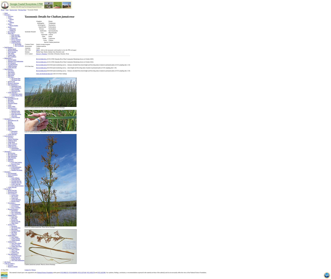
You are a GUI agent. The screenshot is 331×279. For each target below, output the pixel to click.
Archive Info (14, 195)
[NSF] (326, 278)
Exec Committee (15, 207)
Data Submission (12, 156)
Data (7, 10)
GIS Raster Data (15, 80)
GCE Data (11, 70)
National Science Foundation (45, 272)
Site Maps (10, 100)
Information (14, 210)
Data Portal (11, 75)
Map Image (14, 229)
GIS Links (14, 116)
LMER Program (12, 66)
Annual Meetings (16, 199)
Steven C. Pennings (41, 54)
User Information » (13, 254)
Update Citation (15, 238)
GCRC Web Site (15, 184)
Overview (10, 16)
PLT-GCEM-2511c (41, 59)
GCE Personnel (12, 173)
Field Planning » (8, 47)
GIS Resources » (12, 108)
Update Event (15, 252)
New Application (16, 212)
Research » (7, 14)
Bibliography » (8, 58)
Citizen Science (12, 145)
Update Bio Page (16, 259)
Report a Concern (12, 266)
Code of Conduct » (9, 263)
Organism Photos (12, 103)
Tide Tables (11, 53)
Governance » (12, 203)
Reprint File (14, 220)
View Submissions (16, 88)
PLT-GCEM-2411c (41, 62)
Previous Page (22, 10)
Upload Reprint (15, 240)
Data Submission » (13, 84)
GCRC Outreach (12, 144)
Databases (10, 159)
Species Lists (13, 10)
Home (2, 10)
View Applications (16, 213)
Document (14, 226)
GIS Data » (11, 77)
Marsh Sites (14, 38)
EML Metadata (12, 158)
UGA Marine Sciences (17, 185)
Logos (9, 105)
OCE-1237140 (82, 272)
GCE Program (12, 63)
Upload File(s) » (12, 215)
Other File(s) (14, 223)
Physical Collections (13, 83)
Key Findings (11, 32)
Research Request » (13, 209)
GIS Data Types (15, 112)
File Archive (14, 196)
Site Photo (14, 232)
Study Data (14, 217)
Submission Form (16, 86)
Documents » (8, 119)
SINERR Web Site (16, 182)
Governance (11, 128)
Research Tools (15, 164)
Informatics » (8, 151)
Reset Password (15, 257)
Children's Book (12, 140)
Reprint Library (15, 201)
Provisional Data (12, 192)
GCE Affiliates (15, 178)
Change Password (16, 255)
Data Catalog (11, 74)
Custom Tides (11, 55)
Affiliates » (11, 176)
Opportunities (15, 148)
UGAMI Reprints (12, 64)
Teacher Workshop (13, 139)
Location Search (15, 41)
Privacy (34, 270)
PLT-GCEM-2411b (41, 65)
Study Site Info (15, 35)
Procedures (14, 133)
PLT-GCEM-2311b (41, 71)
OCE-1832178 (91, 272)
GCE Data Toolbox (16, 162)
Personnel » (7, 171)
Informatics (14, 131)
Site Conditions (12, 56)
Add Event (14, 251)
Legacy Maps (11, 106)
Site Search (7, 262)
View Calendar (15, 249)
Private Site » (8, 189)
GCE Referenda (15, 204)
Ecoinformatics (15, 168)
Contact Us (28, 270)
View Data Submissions (17, 260)
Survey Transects (16, 39)
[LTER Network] (4, 278)
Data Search (11, 72)
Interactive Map (15, 111)
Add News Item (15, 245)
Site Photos (11, 102)
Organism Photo (15, 231)
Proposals (10, 123)
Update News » (12, 241)
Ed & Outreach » (9, 136)
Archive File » (12, 224)
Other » (10, 130)
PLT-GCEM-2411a (41, 68)
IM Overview (11, 153)
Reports (10, 122)
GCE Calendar (12, 52)
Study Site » (11, 33)
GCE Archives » (12, 193)
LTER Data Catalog (16, 94)
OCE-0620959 (73, 272)
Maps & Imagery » (9, 97)
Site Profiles (18, 44)
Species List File (15, 221)
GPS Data (14, 218)
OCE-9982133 (64, 272)
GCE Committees (12, 175)
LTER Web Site (15, 179)
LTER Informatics (16, 167)
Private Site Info (12, 190)
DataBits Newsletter (16, 170)
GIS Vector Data (15, 78)
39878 (38, 50)
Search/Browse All (13, 98)
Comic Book (11, 142)
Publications (11, 125)
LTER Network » (16, 42)
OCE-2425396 (101, 272)
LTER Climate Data (16, 95)
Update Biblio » (12, 235)
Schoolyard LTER (16, 150)
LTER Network (12, 67)
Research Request (13, 50)
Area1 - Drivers (11, 18)
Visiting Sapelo (12, 49)
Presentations (11, 126)
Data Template (15, 89)
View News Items (16, 243)
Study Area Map (15, 36)
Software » (11, 161)
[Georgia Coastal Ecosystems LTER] (36, 8)
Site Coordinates (19, 46)
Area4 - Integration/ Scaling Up (12, 28)
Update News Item (16, 246)
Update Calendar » (13, 248)
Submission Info (15, 91)
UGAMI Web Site (16, 181)
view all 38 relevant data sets (44, 73)
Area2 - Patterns (11, 21)
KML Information (16, 114)
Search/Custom (12, 60)
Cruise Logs (14, 198)
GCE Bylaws (15, 206)
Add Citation (14, 237)
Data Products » (8, 69)
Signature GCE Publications (15, 61)
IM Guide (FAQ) (12, 154)
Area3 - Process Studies (13, 24)
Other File (14, 234)
